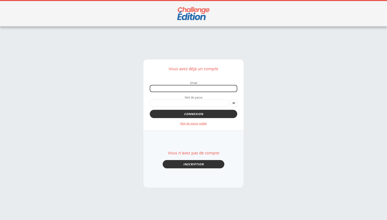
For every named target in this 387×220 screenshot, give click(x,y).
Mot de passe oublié (193, 123)
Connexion (193, 114)
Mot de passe (194, 97)
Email (193, 83)
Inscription (193, 164)
